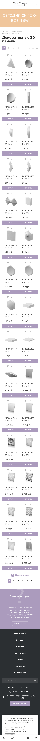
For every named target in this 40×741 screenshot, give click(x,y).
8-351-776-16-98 (20, 692)
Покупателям (20, 653)
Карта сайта (20, 673)
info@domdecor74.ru (20, 687)
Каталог (20, 640)
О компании (20, 633)
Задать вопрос (20, 624)
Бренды (20, 646)
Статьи (20, 659)
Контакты (20, 666)
